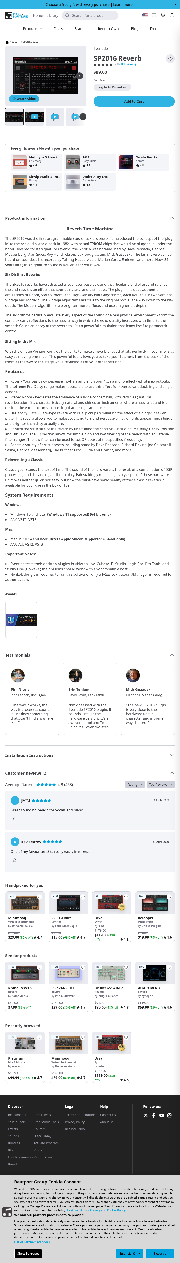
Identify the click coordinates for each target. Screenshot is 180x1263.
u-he (101, 926)
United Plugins (151, 926)
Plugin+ (39, 1150)
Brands (13, 1164)
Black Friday (42, 1136)
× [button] (175, 4)
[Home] (7, 42)
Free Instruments (20, 1157)
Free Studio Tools (46, 1122)
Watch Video (26, 99)
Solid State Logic (66, 926)
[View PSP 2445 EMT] (68, 973)
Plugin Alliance (108, 996)
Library (52, 15)
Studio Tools (17, 1122)
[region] (90, 1219)
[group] (25, 916)
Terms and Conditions (81, 1115)
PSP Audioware (65, 996)
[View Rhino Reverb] (25, 973)
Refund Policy (75, 1129)
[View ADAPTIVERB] (155, 973)
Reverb (15, 42)
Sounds (13, 1136)
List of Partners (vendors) (32, 1242)
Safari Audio (20, 996)
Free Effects (42, 1115)
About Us (106, 1122)
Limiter (56, 922)
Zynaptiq (147, 996)
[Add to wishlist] (170, 58)
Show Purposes (28, 1254)
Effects (13, 1129)
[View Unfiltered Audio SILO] (111, 973)
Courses (40, 1129)
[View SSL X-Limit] (68, 903)
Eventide (101, 48)
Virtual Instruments (21, 922)
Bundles (14, 1143)
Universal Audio (22, 926)
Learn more (123, 4)
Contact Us (108, 1115)
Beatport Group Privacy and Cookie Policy (96, 1210)
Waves (16, 1066)
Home (38, 15)
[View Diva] (111, 903)
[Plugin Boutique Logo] (16, 15)
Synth (98, 922)
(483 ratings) (127, 64)
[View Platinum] (25, 1043)
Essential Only (129, 1254)
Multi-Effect (145, 922)
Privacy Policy (75, 1122)
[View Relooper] (155, 903)
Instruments (17, 1115)
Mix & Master (16, 1062)
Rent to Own (43, 1157)
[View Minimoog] (25, 903)
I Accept (160, 1254)
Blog (11, 1150)
